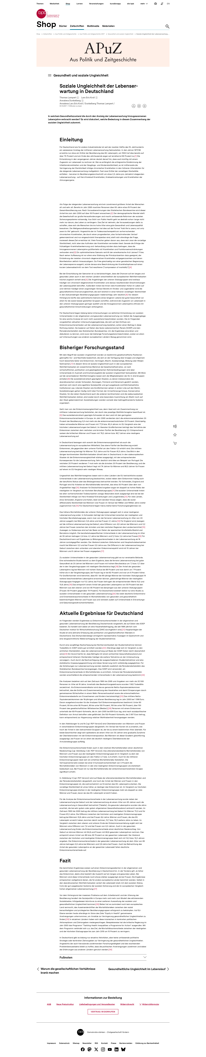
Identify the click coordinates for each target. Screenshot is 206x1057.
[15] (143, 527)
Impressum (51, 1043)
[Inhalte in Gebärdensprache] (162, 4)
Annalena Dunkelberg (72, 100)
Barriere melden (125, 1043)
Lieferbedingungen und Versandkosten (97, 1004)
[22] (104, 648)
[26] (110, 708)
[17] (102, 551)
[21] (123, 629)
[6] (126, 295)
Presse (113, 1043)
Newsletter (87, 1043)
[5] (86, 279)
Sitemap (76, 1043)
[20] (114, 594)
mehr (144, 4)
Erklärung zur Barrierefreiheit (147, 1043)
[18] (116, 566)
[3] (75, 252)
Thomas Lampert (69, 97)
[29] (67, 919)
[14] (118, 521)
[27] (95, 889)
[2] (112, 213)
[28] (97, 904)
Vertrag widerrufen (103, 1012)
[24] (143, 675)
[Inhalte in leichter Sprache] (155, 4)
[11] (113, 490)
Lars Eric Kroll (89, 97)
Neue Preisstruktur (65, 1004)
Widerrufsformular (150, 1004)
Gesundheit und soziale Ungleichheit (120, 34)
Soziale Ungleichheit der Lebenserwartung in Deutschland (157, 34)
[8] (69, 379)
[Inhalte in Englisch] (168, 4)
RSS (96, 1043)
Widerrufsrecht (127, 1004)
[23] (65, 654)
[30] (110, 949)
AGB (49, 1004)
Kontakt (104, 1043)
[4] (130, 267)
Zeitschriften (47, 34)
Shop (38, 34)
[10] (77, 487)
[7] (72, 364)
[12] (126, 496)
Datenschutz (64, 1043)
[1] (136, 156)
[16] (139, 536)
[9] (61, 415)
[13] (77, 506)
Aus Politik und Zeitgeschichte (65, 34)
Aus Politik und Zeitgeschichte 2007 (92, 34)
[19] (70, 584)
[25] (121, 696)
